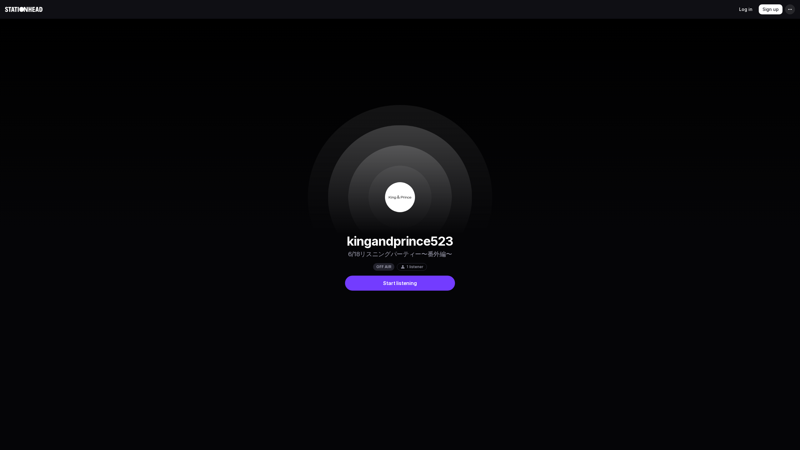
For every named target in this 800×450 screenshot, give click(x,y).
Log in (745, 9)
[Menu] (790, 9)
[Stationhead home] (23, 9)
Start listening (400, 283)
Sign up (770, 9)
